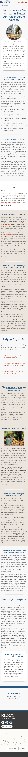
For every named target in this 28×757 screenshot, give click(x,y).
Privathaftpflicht (18, 195)
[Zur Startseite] (5, 2)
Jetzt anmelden (14, 698)
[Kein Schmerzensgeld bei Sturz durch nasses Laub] (2, 356)
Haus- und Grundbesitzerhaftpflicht (11, 202)
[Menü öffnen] (26, 2)
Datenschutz (18, 745)
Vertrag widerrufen (6, 726)
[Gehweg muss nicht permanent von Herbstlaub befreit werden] (2, 363)
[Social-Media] (8, 722)
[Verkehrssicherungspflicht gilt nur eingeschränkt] (2, 371)
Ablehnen (22, 748)
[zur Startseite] (8, 716)
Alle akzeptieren (12, 748)
